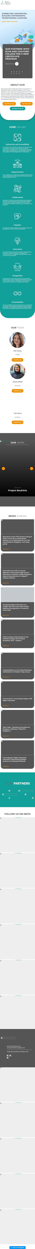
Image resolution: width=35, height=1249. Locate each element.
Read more (6, 549)
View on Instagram (18, 1247)
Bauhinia (17, 490)
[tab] (11, 72)
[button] (3, 468)
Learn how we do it (9, 21)
